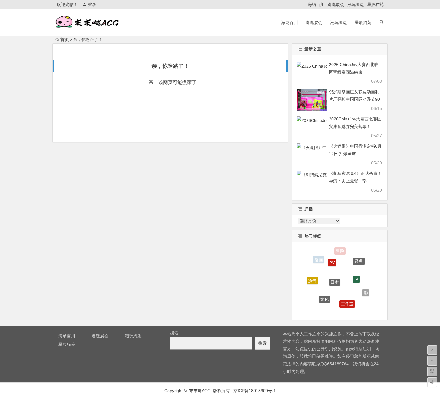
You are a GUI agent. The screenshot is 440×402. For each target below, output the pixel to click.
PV (332, 259)
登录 (92, 4)
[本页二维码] (432, 382)
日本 (334, 278)
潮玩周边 (355, 4)
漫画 (319, 259)
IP (356, 276)
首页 (64, 39)
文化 (324, 296)
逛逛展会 (335, 4)
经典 (359, 259)
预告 (312, 279)
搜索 (174, 333)
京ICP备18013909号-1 (254, 390)
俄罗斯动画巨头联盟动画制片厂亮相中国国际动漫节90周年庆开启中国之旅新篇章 (354, 99)
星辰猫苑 (375, 4)
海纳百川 (316, 4)
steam (334, 310)
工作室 (347, 301)
